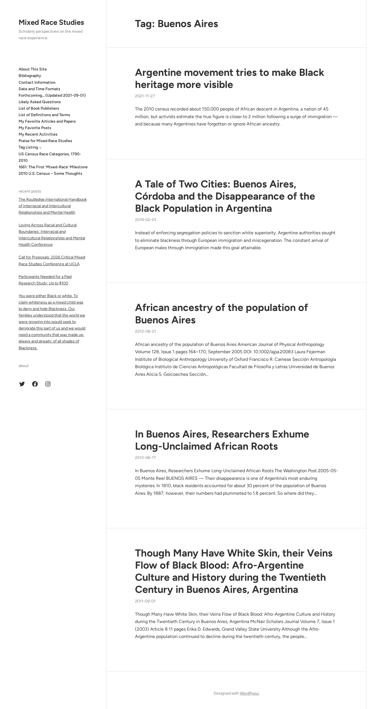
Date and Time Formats (39, 88)
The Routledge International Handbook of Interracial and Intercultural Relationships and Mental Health (53, 206)
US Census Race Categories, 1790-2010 (50, 157)
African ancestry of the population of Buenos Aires (221, 313)
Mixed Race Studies (51, 22)
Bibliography (30, 75)
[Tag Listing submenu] (40, 147)
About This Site (33, 69)
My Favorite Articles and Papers (47, 121)
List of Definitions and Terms (44, 114)
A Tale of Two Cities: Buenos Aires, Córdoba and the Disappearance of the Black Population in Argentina (225, 196)
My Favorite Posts (35, 127)
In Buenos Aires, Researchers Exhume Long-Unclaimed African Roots (222, 440)
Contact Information (37, 82)
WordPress (249, 693)
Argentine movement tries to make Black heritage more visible (229, 78)
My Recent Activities (38, 134)
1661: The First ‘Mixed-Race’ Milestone (53, 167)
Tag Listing (28, 147)
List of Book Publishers (39, 108)
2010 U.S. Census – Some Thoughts (50, 173)
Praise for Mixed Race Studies (45, 140)
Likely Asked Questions (40, 102)
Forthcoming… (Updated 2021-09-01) (52, 95)
